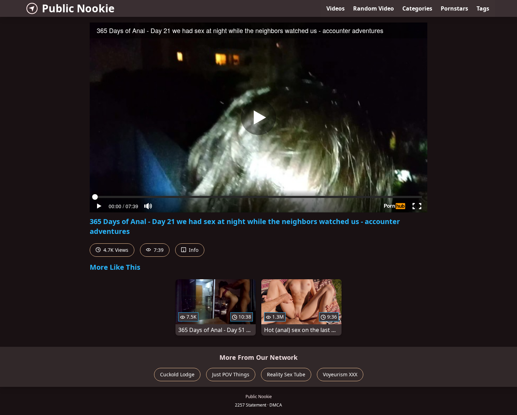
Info (192, 250)
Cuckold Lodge (177, 374)
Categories (417, 8)
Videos (335, 8)
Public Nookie (78, 8)
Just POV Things (230, 374)
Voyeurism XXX (340, 374)
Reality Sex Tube (286, 374)
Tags (483, 8)
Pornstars (454, 8)
